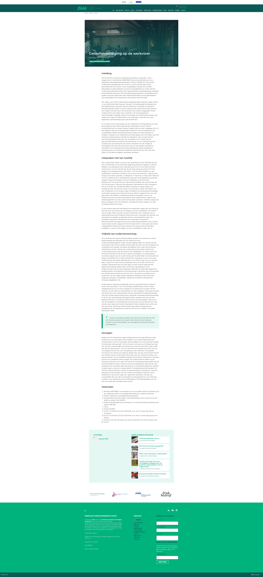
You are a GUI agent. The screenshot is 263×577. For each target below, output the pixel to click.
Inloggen (182, 7)
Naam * (159, 520)
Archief (95, 13)
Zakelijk (177, 10)
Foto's (165, 10)
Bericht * (159, 534)
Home (113, 10)
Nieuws (127, 10)
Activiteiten (139, 10)
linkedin (168, 510)
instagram (176, 510)
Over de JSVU (120, 10)
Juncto (133, 10)
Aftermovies (147, 10)
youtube (172, 510)
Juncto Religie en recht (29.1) (99, 61)
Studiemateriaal (157, 10)
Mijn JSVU (171, 10)
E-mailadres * (161, 527)
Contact (183, 10)
